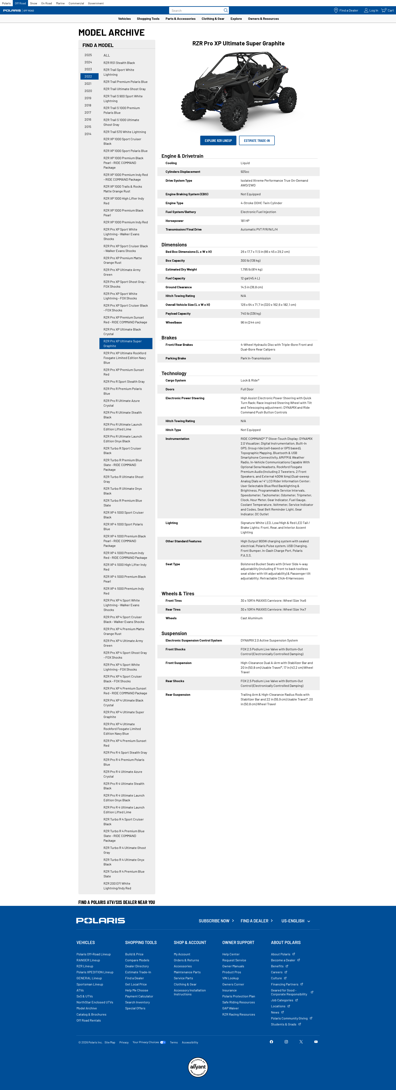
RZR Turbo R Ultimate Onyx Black (123, 490)
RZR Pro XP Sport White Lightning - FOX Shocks (120, 296)
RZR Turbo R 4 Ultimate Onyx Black (124, 862)
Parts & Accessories (181, 18)
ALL (107, 55)
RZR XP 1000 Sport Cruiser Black (122, 141)
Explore (236, 18)
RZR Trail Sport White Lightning (119, 72)
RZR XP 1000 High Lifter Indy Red (124, 200)
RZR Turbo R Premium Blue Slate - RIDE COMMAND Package (123, 464)
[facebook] (271, 1042)
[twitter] (301, 1042)
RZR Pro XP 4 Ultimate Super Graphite (124, 714)
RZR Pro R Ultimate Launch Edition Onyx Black (123, 438)
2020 (88, 91)
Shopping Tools (148, 18)
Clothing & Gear (213, 18)
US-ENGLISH (293, 920)
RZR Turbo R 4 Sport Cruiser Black (124, 821)
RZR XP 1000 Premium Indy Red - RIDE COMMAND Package (126, 177)
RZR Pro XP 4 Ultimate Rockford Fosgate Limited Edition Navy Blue (122, 728)
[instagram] (286, 1042)
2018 (88, 105)
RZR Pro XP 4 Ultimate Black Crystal (123, 702)
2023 (88, 69)
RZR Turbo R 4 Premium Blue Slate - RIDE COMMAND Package (124, 835)
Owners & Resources (263, 18)
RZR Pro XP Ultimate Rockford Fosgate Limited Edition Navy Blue (125, 357)
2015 (88, 126)
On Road (46, 3)
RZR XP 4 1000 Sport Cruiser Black (124, 514)
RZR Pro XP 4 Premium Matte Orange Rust (124, 631)
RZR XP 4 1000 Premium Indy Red (124, 590)
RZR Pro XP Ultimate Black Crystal (122, 331)
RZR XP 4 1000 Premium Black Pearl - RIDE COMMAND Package (125, 540)
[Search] (225, 10)
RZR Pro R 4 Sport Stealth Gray (125, 752)
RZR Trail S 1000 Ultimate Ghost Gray (121, 122)
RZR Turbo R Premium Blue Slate (123, 502)
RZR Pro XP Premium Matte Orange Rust (123, 260)
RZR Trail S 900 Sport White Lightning (123, 98)
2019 (88, 98)
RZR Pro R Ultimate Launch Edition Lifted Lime (123, 426)
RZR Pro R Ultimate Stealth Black (123, 414)
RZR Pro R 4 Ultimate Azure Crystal (123, 774)
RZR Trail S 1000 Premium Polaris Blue (122, 110)
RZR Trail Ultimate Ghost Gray (125, 89)
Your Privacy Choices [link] (146, 1042)
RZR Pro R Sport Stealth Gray (124, 381)
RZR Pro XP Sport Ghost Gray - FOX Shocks (125, 284)
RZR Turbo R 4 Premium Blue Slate (124, 873)
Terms (174, 1042)
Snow (33, 3)
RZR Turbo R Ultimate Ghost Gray (124, 479)
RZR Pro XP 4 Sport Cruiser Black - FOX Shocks (123, 678)
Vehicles (124, 18)
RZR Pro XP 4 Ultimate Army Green (123, 643)
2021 (88, 83)
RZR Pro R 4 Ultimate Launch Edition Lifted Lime (124, 809)
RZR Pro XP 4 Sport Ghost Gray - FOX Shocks (125, 655)
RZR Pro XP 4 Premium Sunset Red (125, 743)
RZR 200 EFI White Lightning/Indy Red (117, 885)
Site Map (110, 1042)
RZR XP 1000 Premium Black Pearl (123, 212)
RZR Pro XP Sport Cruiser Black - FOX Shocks (126, 307)
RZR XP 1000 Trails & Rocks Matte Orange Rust (123, 188)
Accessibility (190, 1042)
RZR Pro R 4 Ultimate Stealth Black (124, 786)
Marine (60, 3)
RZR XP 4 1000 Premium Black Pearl (125, 578)
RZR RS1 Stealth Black (119, 63)
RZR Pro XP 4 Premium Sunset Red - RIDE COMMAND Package (125, 690)
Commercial (76, 3)
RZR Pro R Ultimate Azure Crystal (122, 403)
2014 (88, 134)
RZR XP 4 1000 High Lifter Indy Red (125, 567)
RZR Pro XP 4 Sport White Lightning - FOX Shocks (122, 667)
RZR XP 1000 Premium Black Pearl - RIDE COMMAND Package (123, 162)
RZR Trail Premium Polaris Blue (126, 82)
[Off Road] (18, 10)
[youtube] (316, 1042)
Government (96, 3)
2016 (88, 119)
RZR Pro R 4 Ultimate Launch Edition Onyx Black (124, 797)
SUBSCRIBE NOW (214, 920)
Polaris (6, 3)
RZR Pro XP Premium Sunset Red (124, 372)
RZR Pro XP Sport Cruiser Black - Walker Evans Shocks (126, 248)
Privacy (123, 1042)
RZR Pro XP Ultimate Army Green (122, 272)
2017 (88, 112)
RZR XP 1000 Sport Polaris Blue (126, 151)
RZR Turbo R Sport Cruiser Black (122, 450)
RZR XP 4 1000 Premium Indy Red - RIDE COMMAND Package (125, 555)
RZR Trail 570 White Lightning (125, 132)
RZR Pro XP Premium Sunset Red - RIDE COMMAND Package (125, 319)
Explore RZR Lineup (218, 140)
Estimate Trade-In (257, 140)
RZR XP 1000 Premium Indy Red (126, 222)
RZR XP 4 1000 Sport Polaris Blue (123, 526)
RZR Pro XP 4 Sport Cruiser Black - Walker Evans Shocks (124, 619)
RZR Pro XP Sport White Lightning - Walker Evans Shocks (121, 234)
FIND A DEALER (254, 920)
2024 (88, 62)
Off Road (20, 3)
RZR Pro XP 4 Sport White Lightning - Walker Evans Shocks (122, 605)
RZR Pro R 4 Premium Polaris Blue (124, 762)
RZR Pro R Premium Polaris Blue (123, 391)
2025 (88, 55)
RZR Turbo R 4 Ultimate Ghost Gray (125, 850)
